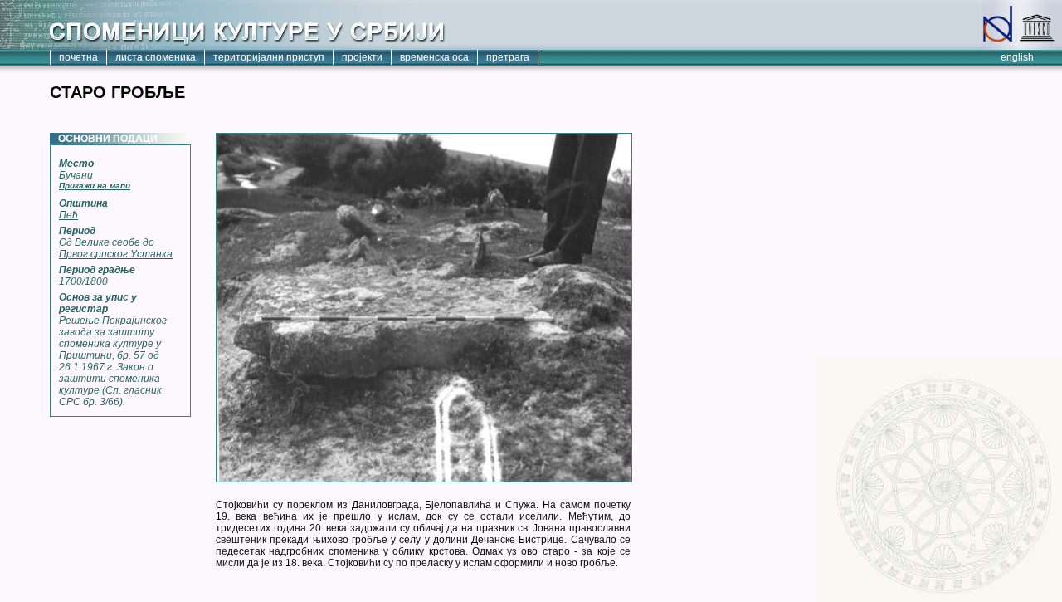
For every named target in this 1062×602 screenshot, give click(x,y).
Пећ (68, 215)
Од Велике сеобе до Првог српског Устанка (116, 248)
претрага (507, 57)
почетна (78, 57)
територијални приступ (268, 57)
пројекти (362, 57)
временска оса (434, 57)
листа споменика (155, 57)
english (1017, 57)
